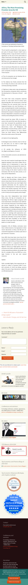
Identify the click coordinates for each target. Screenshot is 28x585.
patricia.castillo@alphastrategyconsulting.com (12, 412)
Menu (3, 1)
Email (3, 351)
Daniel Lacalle (17, 14)
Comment (5, 337)
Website (4, 354)
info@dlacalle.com (7, 526)
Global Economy (17, 12)
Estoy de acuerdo (14, 578)
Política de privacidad (14, 581)
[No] (26, 577)
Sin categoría (8, 14)
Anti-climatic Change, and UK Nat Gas (14, 318)
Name (4, 348)
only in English (12, 437)
